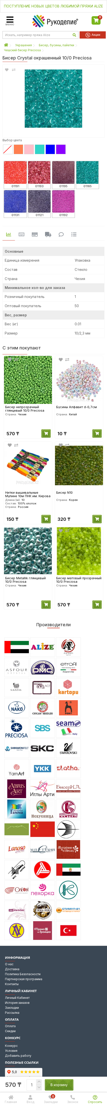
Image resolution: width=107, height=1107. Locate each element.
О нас (9, 964)
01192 (63, 215)
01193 (39, 186)
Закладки (12, 1008)
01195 (63, 186)
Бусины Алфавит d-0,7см (76, 407)
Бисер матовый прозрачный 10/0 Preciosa (79, 579)
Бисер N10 (64, 492)
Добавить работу (18, 1056)
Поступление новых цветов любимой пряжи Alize (53, 6)
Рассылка (12, 1012)
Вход (30, 1102)
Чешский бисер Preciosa (22, 50)
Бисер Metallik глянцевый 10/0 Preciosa (25, 579)
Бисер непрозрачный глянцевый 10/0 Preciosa (24, 408)
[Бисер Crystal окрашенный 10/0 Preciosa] (53, 98)
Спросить (95, 1102)
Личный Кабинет (17, 998)
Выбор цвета (12, 140)
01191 (15, 186)
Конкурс (11, 1046)
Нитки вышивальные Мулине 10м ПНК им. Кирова (28, 494)
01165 (87, 186)
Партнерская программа (23, 979)
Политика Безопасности (23, 974)
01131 (15, 215)
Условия (11, 1051)
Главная (11, 1102)
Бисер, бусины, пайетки (56, 45)
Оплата (10, 1026)
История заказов (17, 1003)
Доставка (12, 969)
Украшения (23, 45)
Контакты (12, 984)
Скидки (10, 1031)
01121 (39, 215)
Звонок (72, 1102)
